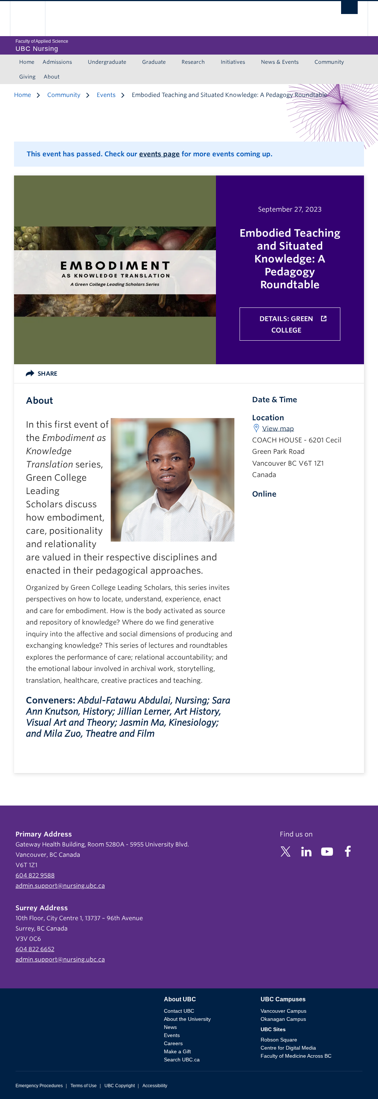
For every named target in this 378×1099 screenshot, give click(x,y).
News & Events (280, 62)
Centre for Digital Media (288, 1048)
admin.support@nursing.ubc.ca (60, 885)
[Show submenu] (79, 62)
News (170, 1027)
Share (47, 373)
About (51, 77)
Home (26, 62)
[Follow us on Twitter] (286, 851)
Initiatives (233, 62)
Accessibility (154, 1085)
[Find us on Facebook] (348, 851)
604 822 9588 (35, 875)
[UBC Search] (349, 9)
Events (106, 94)
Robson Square (279, 1040)
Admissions (57, 62)
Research (193, 62)
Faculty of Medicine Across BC (296, 1056)
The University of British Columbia (33, 18)
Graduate (154, 62)
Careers (173, 1043)
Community (329, 62)
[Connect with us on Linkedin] (306, 851)
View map (278, 428)
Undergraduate (107, 62)
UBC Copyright (119, 1085)
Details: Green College (286, 324)
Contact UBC (179, 1011)
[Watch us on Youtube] (327, 851)
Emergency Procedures (39, 1085)
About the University (187, 1019)
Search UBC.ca (182, 1060)
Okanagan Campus (283, 1019)
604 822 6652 (35, 949)
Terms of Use (84, 1085)
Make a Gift (177, 1051)
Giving (27, 77)
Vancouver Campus (283, 1011)
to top (354, 1080)
